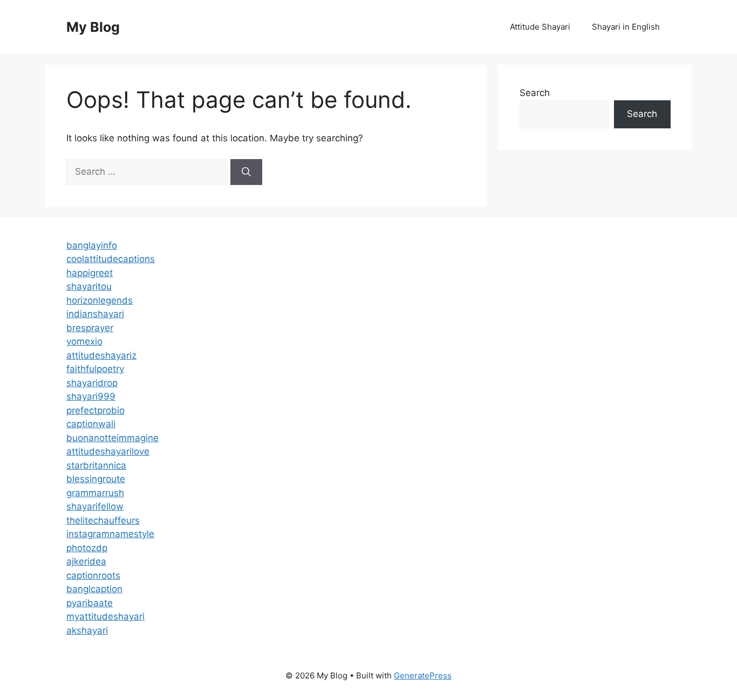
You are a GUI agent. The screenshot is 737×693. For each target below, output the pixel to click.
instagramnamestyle (110, 534)
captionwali (90, 423)
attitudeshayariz (101, 355)
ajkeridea (86, 561)
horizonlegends (99, 300)
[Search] (246, 172)
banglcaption (94, 589)
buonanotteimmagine (112, 438)
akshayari (87, 630)
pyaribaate (89, 603)
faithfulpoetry (95, 368)
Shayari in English (626, 27)
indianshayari (95, 313)
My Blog (93, 27)
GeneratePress (423, 675)
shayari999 (90, 396)
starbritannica (96, 465)
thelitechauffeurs (103, 520)
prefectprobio (95, 410)
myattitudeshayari (105, 616)
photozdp (86, 548)
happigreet (89, 272)
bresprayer (89, 328)
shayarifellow (95, 506)
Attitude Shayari (540, 27)
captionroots (93, 575)
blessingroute (95, 479)
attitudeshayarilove (107, 451)
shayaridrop (92, 383)
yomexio (84, 341)
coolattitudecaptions (110, 258)
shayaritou (89, 286)
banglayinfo (91, 245)
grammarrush (95, 493)
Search (535, 92)
